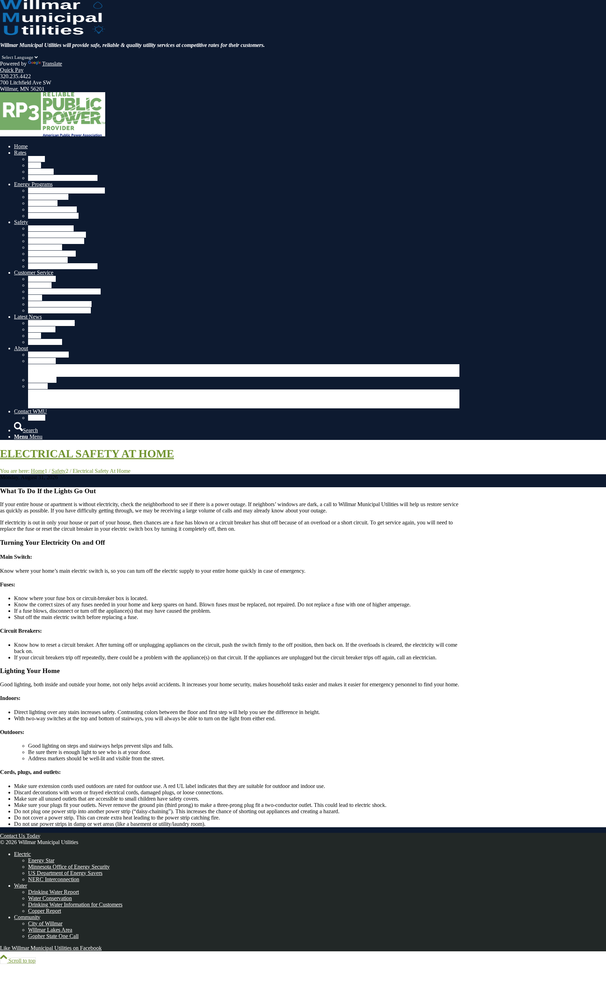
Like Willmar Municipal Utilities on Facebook (51, 948)
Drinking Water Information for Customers (75, 905)
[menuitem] (236, 146)
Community (27, 917)
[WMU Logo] (52, 33)
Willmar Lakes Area (50, 930)
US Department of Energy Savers (65, 873)
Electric (22, 854)
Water (20, 886)
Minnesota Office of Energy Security (69, 867)
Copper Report (44, 911)
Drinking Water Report (53, 892)
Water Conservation (50, 898)
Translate (52, 64)
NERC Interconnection (53, 879)
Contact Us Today (20, 836)
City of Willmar (45, 923)
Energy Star (41, 860)
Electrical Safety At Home (87, 453)
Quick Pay (11, 70)
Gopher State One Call (53, 936)
